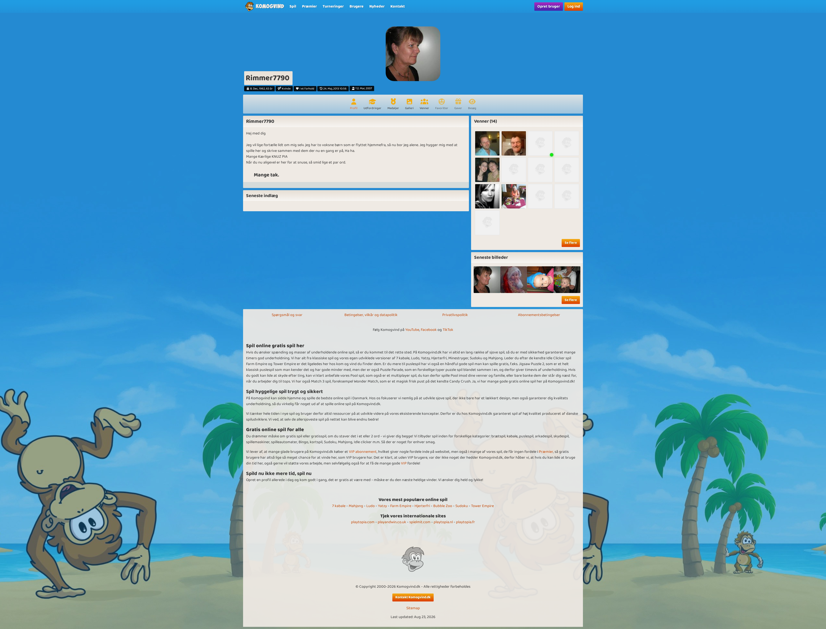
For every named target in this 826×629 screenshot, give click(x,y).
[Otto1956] (514, 143)
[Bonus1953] (566, 170)
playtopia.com (362, 522)
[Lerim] (540, 170)
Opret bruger (548, 6)
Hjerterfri (422, 506)
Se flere (571, 242)
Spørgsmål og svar (287, 315)
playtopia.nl (443, 522)
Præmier (546, 452)
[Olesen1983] (487, 170)
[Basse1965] (514, 196)
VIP (404, 463)
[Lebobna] (487, 223)
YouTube (412, 330)
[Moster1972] (540, 196)
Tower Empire (482, 506)
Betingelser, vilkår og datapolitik (371, 315)
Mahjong (356, 506)
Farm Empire (400, 506)
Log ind (573, 6)
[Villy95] (566, 143)
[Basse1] (487, 143)
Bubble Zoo (442, 506)
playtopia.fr (465, 522)
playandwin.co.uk (392, 522)
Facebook (429, 330)
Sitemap (413, 608)
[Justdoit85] (487, 196)
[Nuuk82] (566, 196)
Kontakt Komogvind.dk (413, 597)
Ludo (370, 506)
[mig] (567, 279)
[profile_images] (487, 279)
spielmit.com (419, 522)
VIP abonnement (363, 452)
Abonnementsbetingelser (539, 315)
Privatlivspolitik (455, 315)
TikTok (448, 330)
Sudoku (461, 506)
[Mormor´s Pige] (513, 279)
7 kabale (338, 506)
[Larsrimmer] (514, 170)
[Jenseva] (540, 143)
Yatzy (382, 506)
